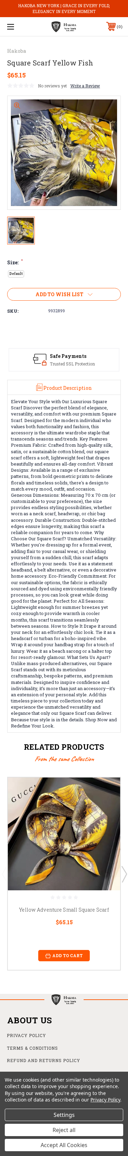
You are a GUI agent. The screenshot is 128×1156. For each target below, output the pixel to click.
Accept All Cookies (64, 1145)
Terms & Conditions (32, 1048)
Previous (4, 873)
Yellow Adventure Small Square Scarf (64, 909)
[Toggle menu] (18, 26)
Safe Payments (68, 356)
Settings (64, 1115)
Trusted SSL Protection (72, 363)
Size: (15, 262)
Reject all (64, 1130)
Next (123, 873)
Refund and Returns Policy (43, 1060)
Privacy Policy (26, 1035)
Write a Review (85, 85)
